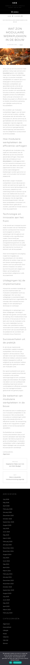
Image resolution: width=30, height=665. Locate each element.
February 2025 (7, 541)
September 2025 (8, 522)
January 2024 (7, 577)
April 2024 (6, 567)
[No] (28, 658)
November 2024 (8, 551)
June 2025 (6, 532)
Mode (5, 633)
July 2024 (6, 557)
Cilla (21, 44)
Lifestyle (5, 630)
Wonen (5, 643)
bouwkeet (6, 73)
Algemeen (17, 16)
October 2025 (7, 519)
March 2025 (7, 538)
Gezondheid (7, 627)
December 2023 (8, 580)
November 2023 (8, 583)
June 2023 (6, 600)
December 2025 (8, 515)
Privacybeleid (17, 662)
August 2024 (7, 554)
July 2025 (6, 528)
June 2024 (6, 561)
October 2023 (7, 587)
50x (15, 3)
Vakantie (6, 637)
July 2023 (6, 596)
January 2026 (7, 512)
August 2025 (7, 525)
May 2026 (6, 502)
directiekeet (7, 161)
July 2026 (6, 499)
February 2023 (7, 613)
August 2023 (7, 593)
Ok (10, 662)
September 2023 (8, 590)
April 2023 (6, 606)
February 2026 (7, 509)
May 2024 (6, 564)
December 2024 (8, 548)
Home (10, 16)
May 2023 (6, 603)
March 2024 (7, 570)
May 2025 (6, 535)
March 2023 (7, 609)
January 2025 (7, 545)
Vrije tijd (5, 640)
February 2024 (7, 574)
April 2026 (6, 506)
